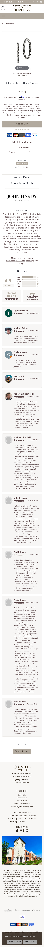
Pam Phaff (19, 376)
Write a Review (22, 751)
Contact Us (22, 795)
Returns (32, 152)
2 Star (19, 284)
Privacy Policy (22, 801)
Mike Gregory (20, 498)
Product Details (22, 177)
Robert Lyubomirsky (24, 393)
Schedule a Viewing (22, 142)
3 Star (19, 282)
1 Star (19, 286)
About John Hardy (22, 183)
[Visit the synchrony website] (36, 910)
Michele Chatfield (22, 437)
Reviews (22, 271)
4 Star (19, 279)
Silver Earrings (9, 24)
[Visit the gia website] (17, 910)
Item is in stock (22, 163)
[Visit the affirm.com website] (22, 917)
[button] (33, 2)
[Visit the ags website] (8, 910)
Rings (22, 263)
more (23, 117)
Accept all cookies (29, 942)
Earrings (30, 260)
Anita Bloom (20, 600)
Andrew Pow (20, 701)
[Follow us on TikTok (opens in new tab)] (17, 830)
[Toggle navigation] (3, 16)
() (38, 277)
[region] (22, 51)
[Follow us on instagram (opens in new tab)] (27, 830)
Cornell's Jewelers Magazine (22, 807)
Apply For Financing (22, 129)
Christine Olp (20, 352)
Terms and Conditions (22, 804)
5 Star (19, 277)
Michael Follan (21, 328)
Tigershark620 (21, 310)
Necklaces (10, 260)
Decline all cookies (14, 942)
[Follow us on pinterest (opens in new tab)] (21, 830)
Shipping (12, 152)
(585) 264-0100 (22, 75)
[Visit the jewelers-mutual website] (26, 910)
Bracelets (20, 260)
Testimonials (22, 798)
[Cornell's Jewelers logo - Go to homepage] (22, 8)
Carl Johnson (20, 552)
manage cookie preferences (24, 936)
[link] (12, 2)
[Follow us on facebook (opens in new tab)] (23, 830)
